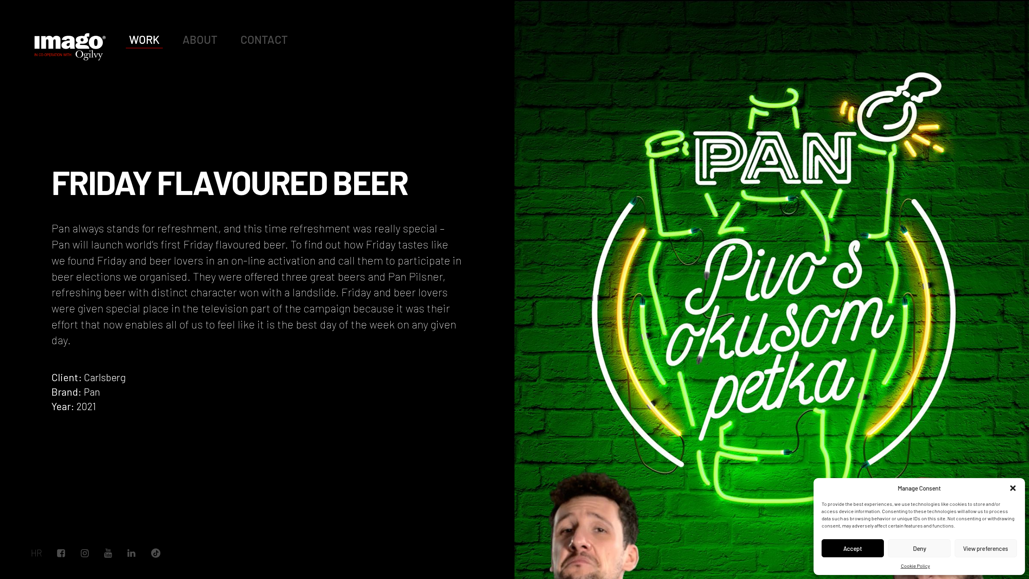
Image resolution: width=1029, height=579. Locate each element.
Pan (92, 391)
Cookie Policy (915, 566)
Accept (852, 548)
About (199, 39)
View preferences (985, 548)
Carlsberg (105, 377)
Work (144, 39)
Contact (264, 39)
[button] (1013, 488)
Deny (919, 548)
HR (36, 553)
